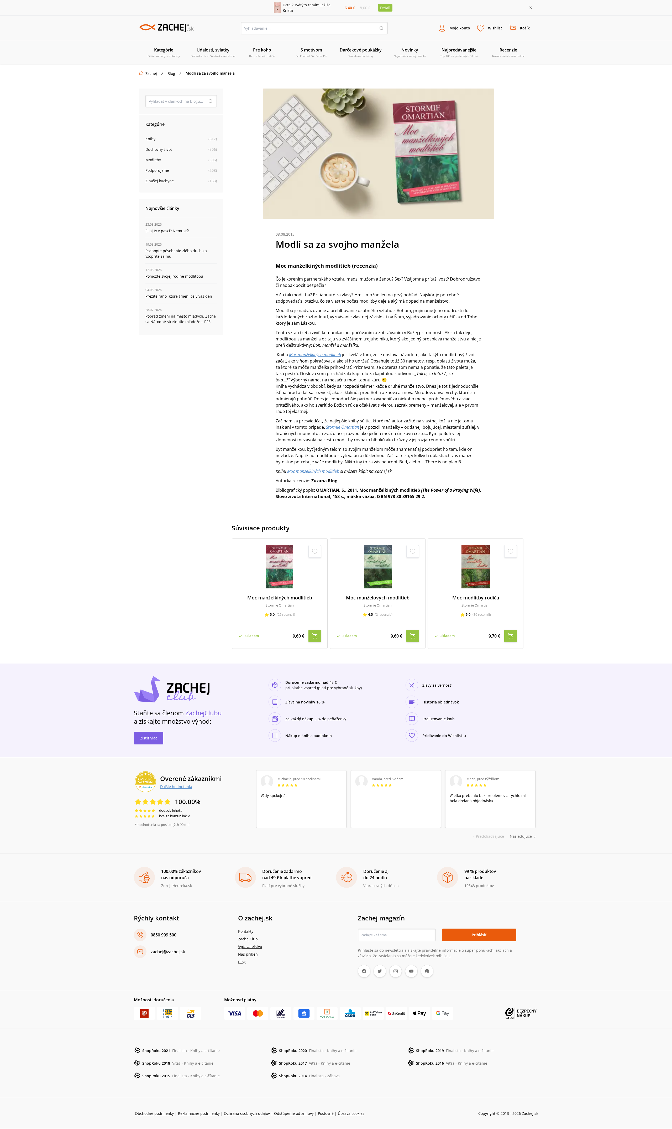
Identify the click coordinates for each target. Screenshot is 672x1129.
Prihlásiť (479, 934)
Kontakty (245, 931)
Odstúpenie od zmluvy (294, 1113)
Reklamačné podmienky (199, 1113)
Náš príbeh (248, 954)
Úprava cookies (351, 1113)
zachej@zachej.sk (168, 952)
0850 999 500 (163, 935)
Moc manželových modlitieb (378, 598)
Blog (171, 73)
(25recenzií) (286, 614)
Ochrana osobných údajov (247, 1113)
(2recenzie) (383, 614)
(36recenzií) (481, 614)
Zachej (151, 73)
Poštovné (326, 1113)
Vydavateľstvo (250, 946)
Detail (385, 7)
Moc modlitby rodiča (475, 598)
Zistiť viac (148, 738)
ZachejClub (248, 938)
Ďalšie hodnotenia (176, 786)
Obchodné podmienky (154, 1113)
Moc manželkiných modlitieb (313, 471)
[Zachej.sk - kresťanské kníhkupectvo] (166, 28)
